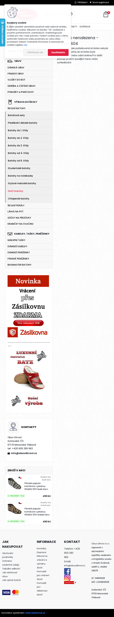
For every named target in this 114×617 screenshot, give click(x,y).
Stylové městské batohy (22, 183)
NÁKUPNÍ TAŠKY (16, 240)
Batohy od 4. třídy (18, 153)
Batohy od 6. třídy (18, 160)
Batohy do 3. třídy (18, 145)
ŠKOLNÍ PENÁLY (16, 205)
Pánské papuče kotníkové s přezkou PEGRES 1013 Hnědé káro (36, 511)
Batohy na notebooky (20, 175)
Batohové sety (16, 115)
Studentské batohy (19, 168)
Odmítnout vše (35, 52)
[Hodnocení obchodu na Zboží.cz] (70, 582)
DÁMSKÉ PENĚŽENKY (19, 252)
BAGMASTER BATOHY (19, 264)
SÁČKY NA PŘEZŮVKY (19, 217)
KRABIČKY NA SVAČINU (20, 223)
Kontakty (41, 548)
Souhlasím (58, 52)
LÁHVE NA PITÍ (15, 211)
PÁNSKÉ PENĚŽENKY (18, 258)
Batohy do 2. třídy (18, 138)
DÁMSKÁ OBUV (16, 67)
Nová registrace (101, 2)
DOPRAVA (85, 26)
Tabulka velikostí (11, 568)
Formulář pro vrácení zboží (43, 575)
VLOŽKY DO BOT (16, 79)
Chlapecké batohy (18, 198)
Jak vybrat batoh (11, 580)
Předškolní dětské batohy (22, 122)
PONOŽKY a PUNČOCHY (21, 92)
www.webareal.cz (35, 612)
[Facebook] (67, 569)
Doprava (41, 552)
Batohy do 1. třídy (18, 130)
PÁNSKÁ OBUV (16, 73)
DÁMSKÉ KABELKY (17, 246)
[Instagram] (67, 576)
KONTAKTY (71, 26)
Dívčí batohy (15, 191)
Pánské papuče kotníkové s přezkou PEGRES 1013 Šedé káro (36, 486)
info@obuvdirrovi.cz (24, 453)
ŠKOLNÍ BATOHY (16, 108)
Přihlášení (82, 2)
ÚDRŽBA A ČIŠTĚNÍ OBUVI (21, 85)
